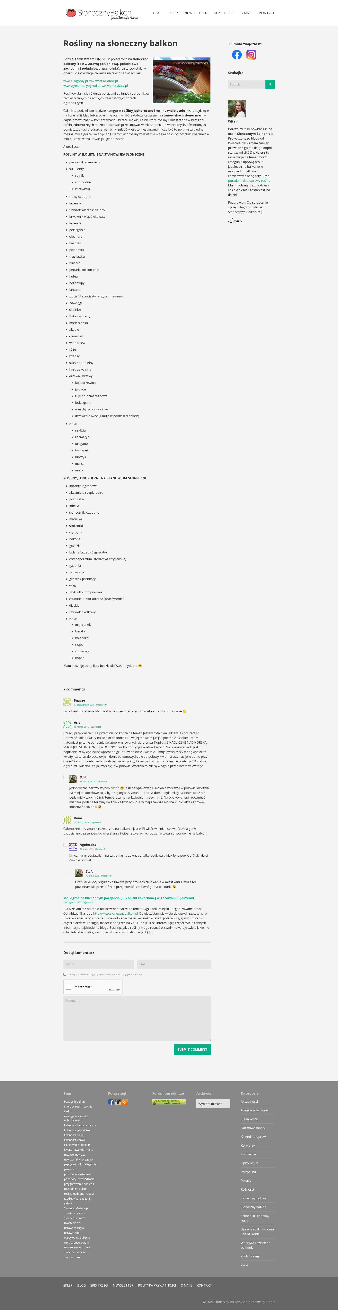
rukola (90, 1193)
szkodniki (79, 1213)
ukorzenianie (72, 1223)
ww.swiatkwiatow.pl (103, 81)
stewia (68, 1213)
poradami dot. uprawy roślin (248, 180)
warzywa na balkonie (77, 1237)
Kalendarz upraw (253, 1136)
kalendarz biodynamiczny (80, 1125)
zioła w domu (72, 1257)
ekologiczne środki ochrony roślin (76, 1118)
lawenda (79, 1150)
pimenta (69, 1169)
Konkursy (248, 1145)
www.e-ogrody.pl (75, 81)
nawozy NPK (72, 1159)
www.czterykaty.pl (115, 85)
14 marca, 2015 (81, 822)
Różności (247, 1189)
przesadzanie (86, 1179)
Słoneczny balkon (253, 1207)
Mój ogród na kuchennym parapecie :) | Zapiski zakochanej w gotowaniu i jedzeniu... (129, 898)
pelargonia (89, 1164)
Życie (244, 1265)
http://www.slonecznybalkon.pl (115, 913)
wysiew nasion (73, 1247)
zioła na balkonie (74, 1252)
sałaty (68, 1203)
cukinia (88, 1106)
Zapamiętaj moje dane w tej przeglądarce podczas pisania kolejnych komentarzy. (104, 974)
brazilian (79, 1101)
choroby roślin (73, 1106)
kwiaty (68, 1150)
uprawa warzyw (74, 1228)
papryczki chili (72, 1164)
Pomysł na (248, 1172)
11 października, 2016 (84, 704)
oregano (87, 1159)
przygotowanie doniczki (79, 1184)
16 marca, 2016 (81, 726)
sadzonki (85, 1198)
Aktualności (249, 1101)
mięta (89, 1150)
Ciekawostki (249, 1119)
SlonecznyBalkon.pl (76, 1208)
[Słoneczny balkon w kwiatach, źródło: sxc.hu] (181, 80)
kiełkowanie (71, 1145)
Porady (246, 1180)
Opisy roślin (249, 1163)
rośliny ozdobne (74, 1193)
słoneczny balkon (75, 1218)
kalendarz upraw (74, 1140)
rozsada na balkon (75, 1189)
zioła (87, 1247)
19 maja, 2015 (93, 875)
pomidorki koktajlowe (78, 1174)
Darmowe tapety (253, 1128)
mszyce (69, 1154)
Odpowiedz (101, 704)
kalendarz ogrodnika (77, 1130)
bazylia (68, 1101)
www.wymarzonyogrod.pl (81, 85)
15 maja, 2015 (87, 848)
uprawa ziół (71, 1233)
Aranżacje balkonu (254, 1110)
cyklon (68, 1111)
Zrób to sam (250, 1256)
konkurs (86, 1145)
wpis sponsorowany (76, 1242)
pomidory (70, 1179)
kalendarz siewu (74, 1135)
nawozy (80, 1154)
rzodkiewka (71, 1198)
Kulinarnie (248, 1154)
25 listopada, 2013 (72, 902)
